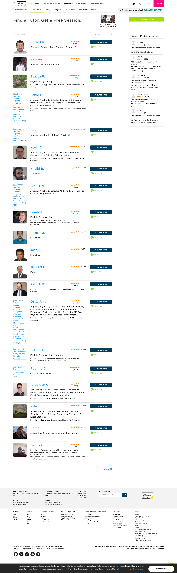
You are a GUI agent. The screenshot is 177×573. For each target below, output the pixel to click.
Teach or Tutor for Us (142, 516)
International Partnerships (144, 529)
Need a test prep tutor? (142, 10)
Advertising (81, 495)
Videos (115, 518)
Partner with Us (140, 522)
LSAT (28, 518)
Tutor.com (88, 518)
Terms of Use (138, 569)
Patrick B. (37, 284)
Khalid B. (37, 168)
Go (125, 495)
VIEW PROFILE (101, 42)
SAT (14, 514)
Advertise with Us (141, 524)
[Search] (140, 4)
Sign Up (158, 4)
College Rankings (67, 514)
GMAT (29, 516)
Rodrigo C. (38, 368)
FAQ (14, 495)
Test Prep (88, 520)
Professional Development (94, 522)
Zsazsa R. (37, 76)
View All (108, 469)
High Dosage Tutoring (92, 516)
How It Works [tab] (70, 10)
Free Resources (97, 4)
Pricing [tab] (47, 10)
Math (42, 514)
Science (43, 516)
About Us (88, 524)
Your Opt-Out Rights (134, 548)
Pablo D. (36, 95)
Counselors (117, 527)
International (81, 493)
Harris (34, 428)
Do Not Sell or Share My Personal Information (144, 546)
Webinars (116, 514)
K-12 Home (88, 514)
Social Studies (45, 520)
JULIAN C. (38, 267)
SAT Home (34, 4)
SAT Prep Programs (51, 4)
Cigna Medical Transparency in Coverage (144, 540)
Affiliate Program (141, 520)
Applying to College (68, 518)
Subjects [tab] (57, 10)
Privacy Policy (123, 569)
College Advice (66, 516)
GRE (28, 514)
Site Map (160, 548)
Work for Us (139, 518)
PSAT (15, 518)
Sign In (148, 4)
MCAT (29, 520)
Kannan (36, 59)
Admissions (81, 4)
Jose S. (35, 250)
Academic (68, 4)
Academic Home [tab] (21, 10)
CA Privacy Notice (116, 546)
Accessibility (139, 535)
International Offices (120, 525)
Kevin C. (36, 147)
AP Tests (16, 520)
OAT (28, 524)
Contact (138, 527)
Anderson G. (39, 384)
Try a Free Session (146, 19)
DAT (28, 522)
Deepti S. (37, 130)
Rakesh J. (37, 232)
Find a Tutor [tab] (36, 10)
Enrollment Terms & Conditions (146, 533)
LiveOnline (116, 520)
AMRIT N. (37, 186)
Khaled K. (37, 42)
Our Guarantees (140, 531)
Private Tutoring (119, 522)
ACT (14, 516)
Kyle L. (35, 406)
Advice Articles (118, 516)
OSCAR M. (38, 301)
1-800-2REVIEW (26, 493)
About (137, 514)
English (43, 518)
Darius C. (37, 445)
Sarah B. (36, 212)
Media (137, 525)
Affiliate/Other (82, 497)
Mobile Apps (117, 524)
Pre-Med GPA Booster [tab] (87, 10)
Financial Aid (65, 520)
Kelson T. (37, 350)
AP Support (44, 522)
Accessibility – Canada (143, 537)
